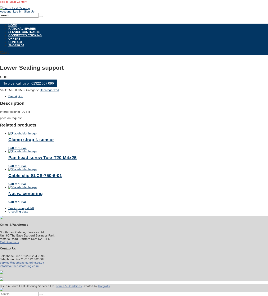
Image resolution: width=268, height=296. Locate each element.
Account (5, 11)
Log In (17, 11)
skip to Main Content (13, 1)
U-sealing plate (18, 211)
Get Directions (9, 242)
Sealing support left (21, 208)
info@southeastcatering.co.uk (19, 266)
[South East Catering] (15, 8)
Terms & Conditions (69, 286)
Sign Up (29, 11)
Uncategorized (49, 90)
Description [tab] (15, 96)
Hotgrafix (104, 286)
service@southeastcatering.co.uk (22, 262)
